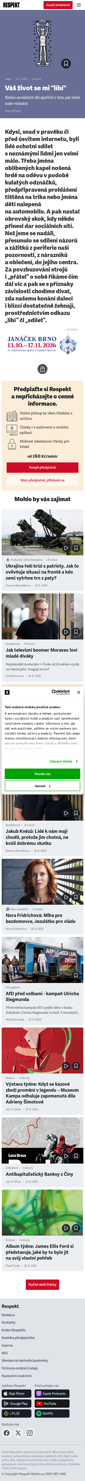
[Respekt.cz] (11, 4)
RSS (5, 1353)
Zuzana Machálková (18, 585)
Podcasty (16, 560)
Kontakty (8, 1323)
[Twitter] (18, 1436)
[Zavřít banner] (78, 692)
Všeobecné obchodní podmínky (25, 1361)
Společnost (13, 644)
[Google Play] (17, 1403)
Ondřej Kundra (15, 676)
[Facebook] (7, 1436)
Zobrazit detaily (61, 761)
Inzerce (7, 1346)
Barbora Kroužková (18, 851)
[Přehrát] (66, 548)
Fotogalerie (13, 987)
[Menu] (79, 5)
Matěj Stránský (15, 1019)
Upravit (40, 786)
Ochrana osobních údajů (20, 1368)
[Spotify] (52, 1413)
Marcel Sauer (13, 111)
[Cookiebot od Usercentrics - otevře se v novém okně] (52, 692)
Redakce (8, 1315)
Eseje (8, 79)
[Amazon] (17, 1413)
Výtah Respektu (32, 560)
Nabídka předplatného (18, 1338)
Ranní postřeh (19, 909)
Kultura (10, 1078)
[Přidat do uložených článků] (76, 548)
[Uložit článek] (66, 64)
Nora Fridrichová (16, 929)
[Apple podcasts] (52, 1393)
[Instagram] (30, 1436)
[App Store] (17, 1393)
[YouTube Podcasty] (52, 1403)
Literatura (12, 1168)
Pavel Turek (13, 1266)
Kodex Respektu (14, 1330)
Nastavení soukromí (17, 1376)
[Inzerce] (42, 344)
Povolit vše (43, 773)
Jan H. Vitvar (13, 1109)
